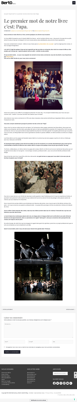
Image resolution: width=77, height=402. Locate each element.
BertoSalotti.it (31, 372)
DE (64, 395)
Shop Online (5, 374)
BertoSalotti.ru (31, 381)
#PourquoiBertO (6, 377)
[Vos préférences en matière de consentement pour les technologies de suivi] (74, 399)
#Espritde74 (9, 56)
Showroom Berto (6, 372)
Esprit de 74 (28, 31)
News (3, 379)
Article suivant (70, 309)
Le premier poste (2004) (8, 382)
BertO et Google (6, 381)
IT (58, 395)
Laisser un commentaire (17, 31)
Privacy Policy (49, 393)
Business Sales (6, 376)
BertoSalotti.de (31, 379)
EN (61, 395)
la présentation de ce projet (45, 44)
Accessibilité (57, 393)
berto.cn (29, 382)
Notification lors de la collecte (38, 400)
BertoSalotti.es (31, 376)
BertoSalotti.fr (31, 377)
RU (74, 395)
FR (67, 395)
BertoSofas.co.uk (31, 374)
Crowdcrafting (5, 384)
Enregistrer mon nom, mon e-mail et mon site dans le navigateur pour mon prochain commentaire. (33, 347)
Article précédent (7, 309)
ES (70, 395)
